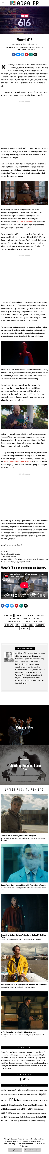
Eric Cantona (27, 1095)
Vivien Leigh (17, 1121)
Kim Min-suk (23, 1105)
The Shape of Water (15, 1117)
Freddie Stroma (34, 1095)
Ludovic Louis (10, 1109)
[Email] (35, 54)
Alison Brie (40, 625)
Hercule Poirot (23, 1101)
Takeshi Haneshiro (22, 1113)
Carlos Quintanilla (39, 1090)
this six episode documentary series (18, 461)
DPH (17, 625)
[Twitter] (22, 54)
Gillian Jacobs (28, 625)
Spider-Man (9, 625)
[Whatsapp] (31, 54)
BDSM (31, 1090)
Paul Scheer (20, 615)
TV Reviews (24, 48)
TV (42, 48)
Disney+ (36, 618)
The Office (7, 1116)
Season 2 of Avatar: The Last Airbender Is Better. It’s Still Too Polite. (23, 935)
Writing (43, 1121)
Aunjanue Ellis (25, 1090)
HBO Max (13, 1099)
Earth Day (22, 1095)
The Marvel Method (24, 222)
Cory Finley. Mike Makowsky (11, 1095)
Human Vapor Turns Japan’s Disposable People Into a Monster (23, 885)
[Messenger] (18, 54)
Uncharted (39, 1117)
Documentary (15, 618)
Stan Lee (31, 615)
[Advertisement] (24, 123)
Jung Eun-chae (15, 1105)
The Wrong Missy (32, 1117)
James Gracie (40, 1101)
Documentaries (34, 48)
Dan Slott (26, 618)
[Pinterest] (27, 54)
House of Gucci (31, 1100)
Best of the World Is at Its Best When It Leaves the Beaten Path (24, 984)
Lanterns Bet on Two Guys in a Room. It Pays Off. (19, 835)
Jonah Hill (7, 1104)
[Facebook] (14, 54)
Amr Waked (18, 1090)
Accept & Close (15, 1150)
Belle (34, 1090)
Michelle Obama (27, 1108)
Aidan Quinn (12, 1090)
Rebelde (42, 1109)
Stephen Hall (15, 1113)
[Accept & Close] (46, 1145)
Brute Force (38, 622)
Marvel (27, 622)
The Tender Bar (24, 1117)
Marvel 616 (8, 615)
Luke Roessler (17, 1109)
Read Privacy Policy (32, 1150)
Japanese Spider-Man (14, 622)
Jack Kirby (41, 615)
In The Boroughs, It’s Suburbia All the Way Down (18, 1032)
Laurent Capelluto (33, 1105)
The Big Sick (29, 1113)
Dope (19, 1095)
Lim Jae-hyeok (41, 1105)
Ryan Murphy (6, 1113)
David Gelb (24, 628)
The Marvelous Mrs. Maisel (38, 1113)
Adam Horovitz (5, 1090)
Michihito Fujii (37, 1109)
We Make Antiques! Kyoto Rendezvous (30, 1120)
